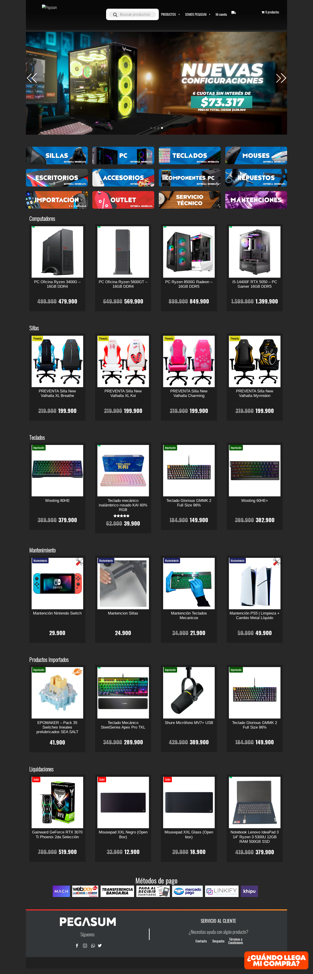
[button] (281, 78)
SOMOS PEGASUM (195, 14)
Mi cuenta (221, 14)
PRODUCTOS (168, 14)
